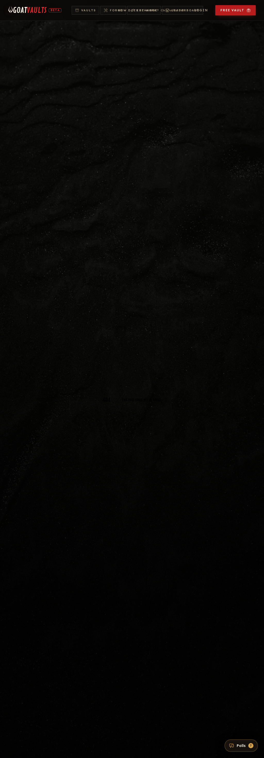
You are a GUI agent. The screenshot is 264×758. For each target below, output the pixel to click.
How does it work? (151, 10)
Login (201, 10)
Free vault (232, 10)
